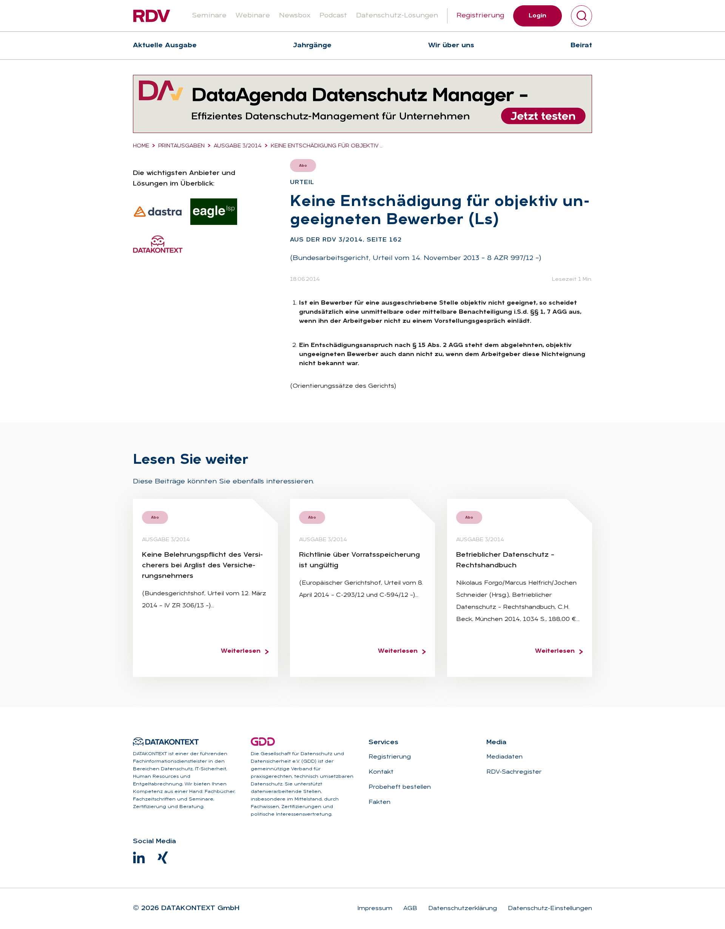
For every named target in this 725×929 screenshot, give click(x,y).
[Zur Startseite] (151, 15)
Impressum (374, 909)
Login (537, 16)
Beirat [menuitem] (581, 45)
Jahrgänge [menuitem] (312, 45)
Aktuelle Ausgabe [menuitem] (165, 45)
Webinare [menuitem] (253, 15)
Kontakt (381, 772)
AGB (409, 909)
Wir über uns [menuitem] (451, 45)
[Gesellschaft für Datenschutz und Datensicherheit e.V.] (263, 741)
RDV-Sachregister (513, 772)
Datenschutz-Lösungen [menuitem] (397, 15)
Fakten (379, 802)
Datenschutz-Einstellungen (549, 909)
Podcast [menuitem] (333, 15)
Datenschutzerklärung (461, 909)
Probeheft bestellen (400, 787)
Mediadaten (504, 757)
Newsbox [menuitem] (294, 15)
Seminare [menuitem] (209, 15)
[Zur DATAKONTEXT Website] (166, 741)
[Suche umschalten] (581, 15)
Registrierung (480, 15)
